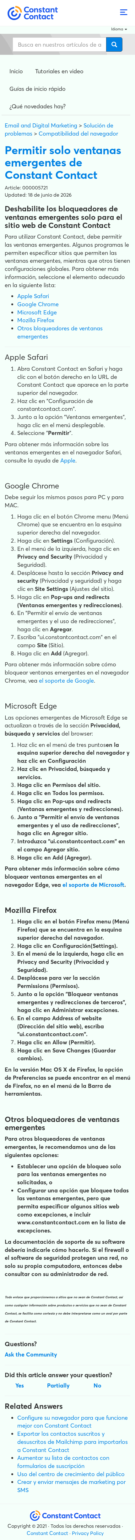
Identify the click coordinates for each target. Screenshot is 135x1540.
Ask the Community (31, 1354)
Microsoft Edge (37, 312)
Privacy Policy (88, 1533)
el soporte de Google (66, 680)
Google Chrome (38, 304)
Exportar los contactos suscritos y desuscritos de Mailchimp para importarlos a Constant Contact (72, 1441)
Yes (19, 1385)
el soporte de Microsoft (93, 884)
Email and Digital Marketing (41, 125)
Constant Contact (47, 1533)
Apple (67, 460)
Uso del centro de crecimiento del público (71, 1474)
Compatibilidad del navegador (78, 133)
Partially (58, 1385)
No (97, 1385)
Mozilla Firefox (35, 320)
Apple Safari (33, 296)
